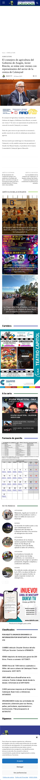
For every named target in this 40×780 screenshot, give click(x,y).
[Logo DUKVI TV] (11, 3)
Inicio (3, 53)
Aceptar (20, 761)
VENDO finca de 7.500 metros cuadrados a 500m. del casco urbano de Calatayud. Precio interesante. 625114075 (19, 668)
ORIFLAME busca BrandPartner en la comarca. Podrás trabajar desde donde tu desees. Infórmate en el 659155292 (18, 680)
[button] (37, 737)
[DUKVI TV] (4, 76)
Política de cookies (8, 777)
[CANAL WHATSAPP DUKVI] (20, 605)
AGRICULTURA (11, 53)
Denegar (20, 767)
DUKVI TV (9, 76)
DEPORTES (19, 224)
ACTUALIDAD (19, 262)
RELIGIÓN (20, 304)
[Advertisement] (20, 28)
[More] (31, 162)
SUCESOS (17, 523)
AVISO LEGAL (33, 777)
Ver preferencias (20, 773)
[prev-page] (3, 318)
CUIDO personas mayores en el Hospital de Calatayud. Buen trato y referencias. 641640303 (19, 692)
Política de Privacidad (21, 777)
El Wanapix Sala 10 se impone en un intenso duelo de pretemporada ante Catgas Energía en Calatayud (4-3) (20, 230)
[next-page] (7, 318)
